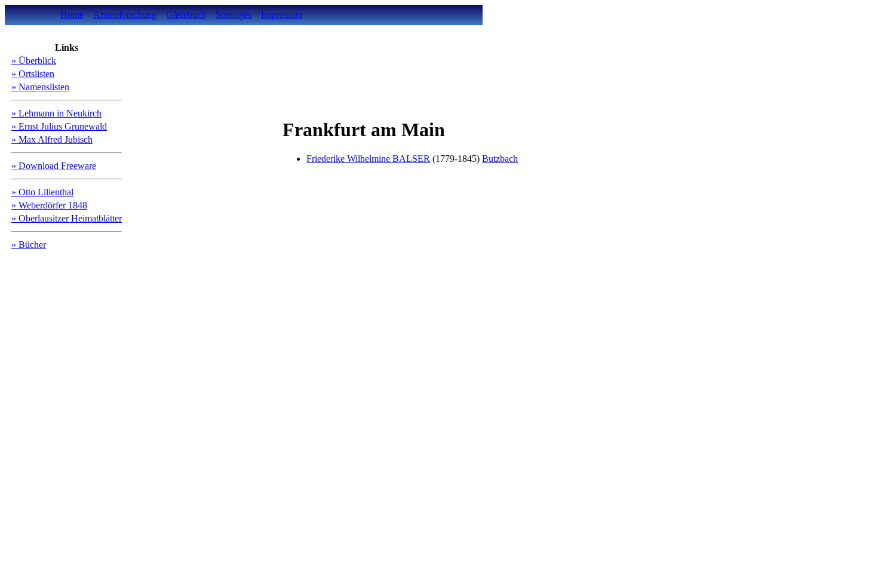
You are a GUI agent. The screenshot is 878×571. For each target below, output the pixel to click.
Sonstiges (233, 15)
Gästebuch (186, 15)
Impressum (281, 15)
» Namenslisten (40, 87)
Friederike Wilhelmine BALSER (368, 159)
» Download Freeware (53, 166)
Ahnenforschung (124, 15)
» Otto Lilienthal (42, 192)
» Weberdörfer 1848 (49, 205)
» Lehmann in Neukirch (56, 113)
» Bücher (28, 245)
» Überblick (33, 61)
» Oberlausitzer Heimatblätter (66, 218)
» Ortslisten (32, 74)
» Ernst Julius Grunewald (59, 126)
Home (72, 15)
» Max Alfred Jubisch (52, 139)
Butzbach (500, 159)
